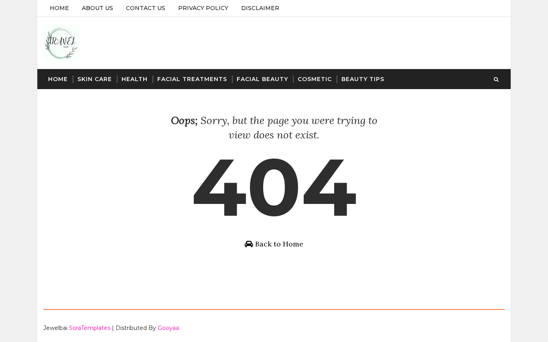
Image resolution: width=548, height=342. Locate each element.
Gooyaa (168, 328)
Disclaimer (260, 8)
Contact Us (145, 8)
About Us (97, 8)
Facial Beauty (262, 79)
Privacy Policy (203, 8)
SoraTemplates (89, 328)
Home (59, 8)
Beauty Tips (362, 79)
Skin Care (94, 79)
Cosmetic (315, 79)
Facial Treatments (192, 79)
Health (135, 79)
